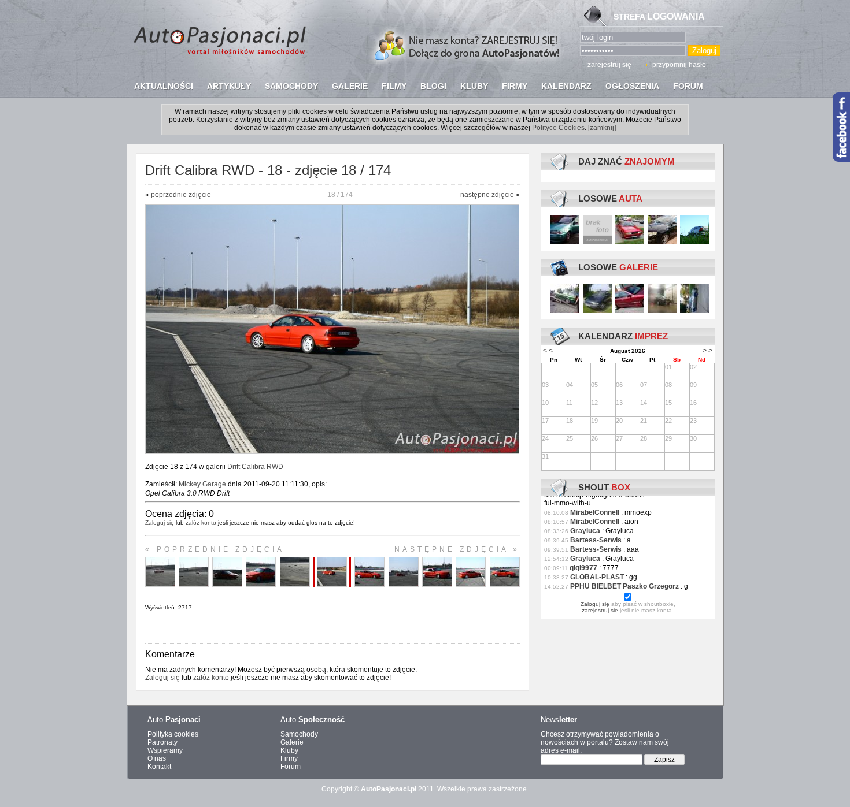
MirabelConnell (594, 512)
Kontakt (159, 767)
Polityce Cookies (558, 128)
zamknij (602, 128)
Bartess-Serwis (596, 540)
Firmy (289, 758)
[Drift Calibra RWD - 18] (332, 452)
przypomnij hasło (679, 65)
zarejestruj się (609, 65)
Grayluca (585, 531)
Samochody (299, 734)
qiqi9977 (583, 568)
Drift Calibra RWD (255, 467)
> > (707, 351)
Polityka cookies (172, 734)
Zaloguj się (159, 522)
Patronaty (162, 742)
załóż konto (201, 522)
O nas (156, 758)
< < (548, 351)
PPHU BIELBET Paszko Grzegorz (624, 586)
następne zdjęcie (487, 195)
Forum (290, 767)
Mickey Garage (202, 484)
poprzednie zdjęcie (181, 195)
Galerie (292, 742)
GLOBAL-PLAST (597, 577)
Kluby (289, 750)
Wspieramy (165, 750)
